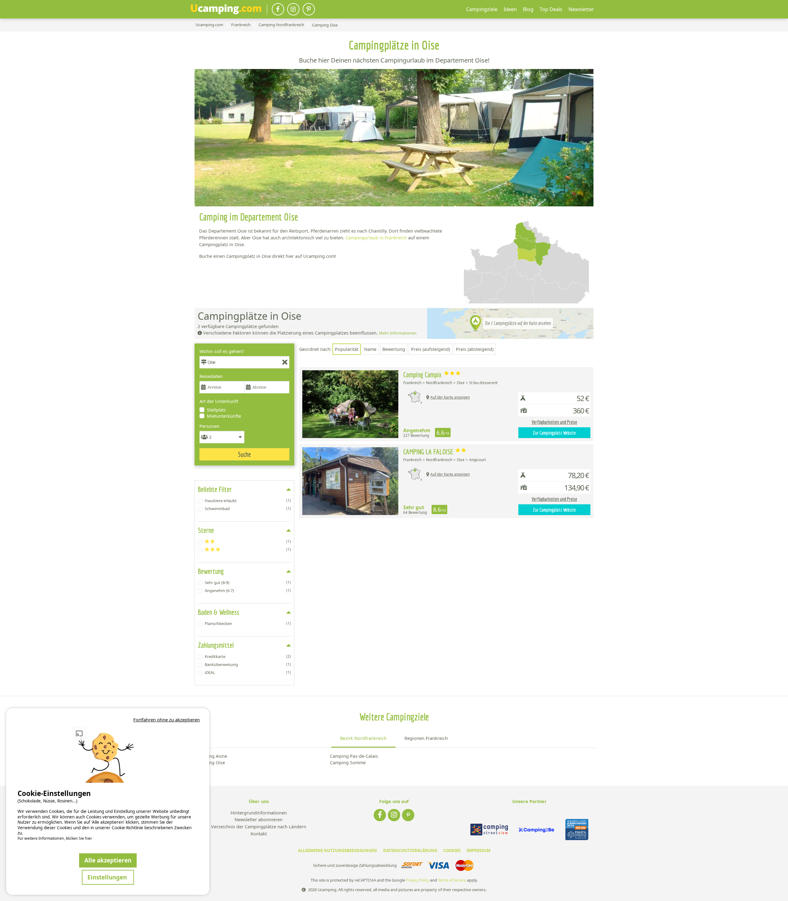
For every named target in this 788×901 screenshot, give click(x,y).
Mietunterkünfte (224, 416)
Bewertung (393, 349)
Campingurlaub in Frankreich (376, 238)
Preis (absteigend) (474, 349)
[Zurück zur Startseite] (226, 9)
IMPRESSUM (478, 850)
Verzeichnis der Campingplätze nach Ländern (258, 827)
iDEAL (248, 672)
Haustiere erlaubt (248, 500)
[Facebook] (278, 9)
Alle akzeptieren (107, 860)
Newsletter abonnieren (259, 820)
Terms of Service (452, 880)
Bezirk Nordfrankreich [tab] (363, 738)
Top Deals (551, 9)
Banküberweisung (248, 664)
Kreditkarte (248, 656)
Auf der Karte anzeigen (450, 397)
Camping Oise (210, 762)
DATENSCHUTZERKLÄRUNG (410, 850)
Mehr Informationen (397, 333)
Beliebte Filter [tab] (215, 489)
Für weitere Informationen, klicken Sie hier (55, 838)
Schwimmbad (248, 508)
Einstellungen (107, 877)
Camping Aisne (211, 756)
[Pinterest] (309, 9)
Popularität (346, 349)
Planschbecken (248, 623)
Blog (528, 9)
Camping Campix (423, 374)
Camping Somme (348, 762)
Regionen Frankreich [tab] (426, 738)
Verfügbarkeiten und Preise (554, 422)
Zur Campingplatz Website (554, 433)
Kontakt (259, 834)
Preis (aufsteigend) (430, 349)
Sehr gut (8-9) (248, 582)
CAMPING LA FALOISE (429, 451)
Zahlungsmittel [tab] (216, 645)
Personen (209, 426)
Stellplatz (216, 410)
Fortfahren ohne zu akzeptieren (166, 719)
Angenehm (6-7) (248, 590)
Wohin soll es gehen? (221, 351)
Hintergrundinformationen (259, 813)
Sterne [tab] (206, 530)
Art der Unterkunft (218, 401)
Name (370, 349)
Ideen (510, 9)
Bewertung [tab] (211, 571)
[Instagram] (293, 9)
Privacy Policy (417, 880)
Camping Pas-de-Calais (354, 756)
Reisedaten (211, 376)
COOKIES (451, 850)
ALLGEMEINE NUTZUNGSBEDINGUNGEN (337, 850)
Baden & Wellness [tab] (218, 612)
